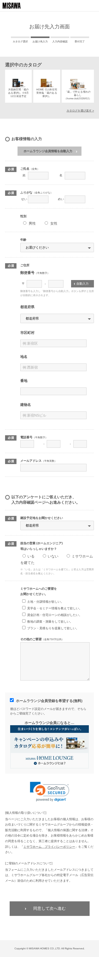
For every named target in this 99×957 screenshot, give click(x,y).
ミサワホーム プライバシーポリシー (49, 847)
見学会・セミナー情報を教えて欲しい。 (54, 608)
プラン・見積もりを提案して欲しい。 (53, 628)
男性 (32, 223)
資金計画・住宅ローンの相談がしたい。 (54, 615)
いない (53, 556)
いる (31, 556)
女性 (53, 223)
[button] (49, 791)
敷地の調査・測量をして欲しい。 (50, 621)
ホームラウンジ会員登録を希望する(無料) (49, 701)
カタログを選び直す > (80, 110)
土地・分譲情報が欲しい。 (45, 601)
